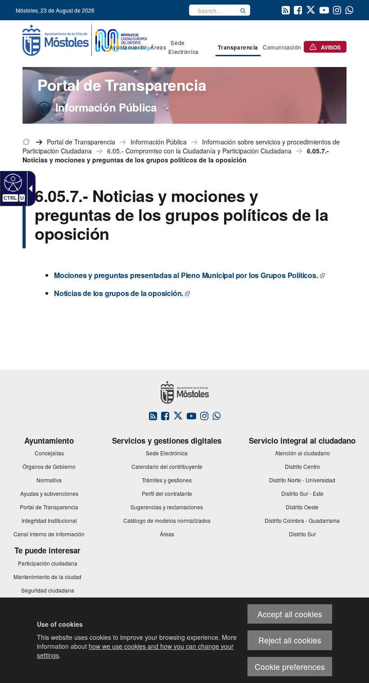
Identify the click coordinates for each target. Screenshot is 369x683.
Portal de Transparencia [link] (81, 141)
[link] (11, 182)
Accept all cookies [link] (289, 614)
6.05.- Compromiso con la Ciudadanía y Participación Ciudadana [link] (199, 150)
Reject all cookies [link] (289, 640)
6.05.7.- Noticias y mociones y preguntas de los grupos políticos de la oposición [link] (175, 155)
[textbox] (212, 10)
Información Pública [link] (158, 141)
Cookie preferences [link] (290, 666)
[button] (243, 10)
